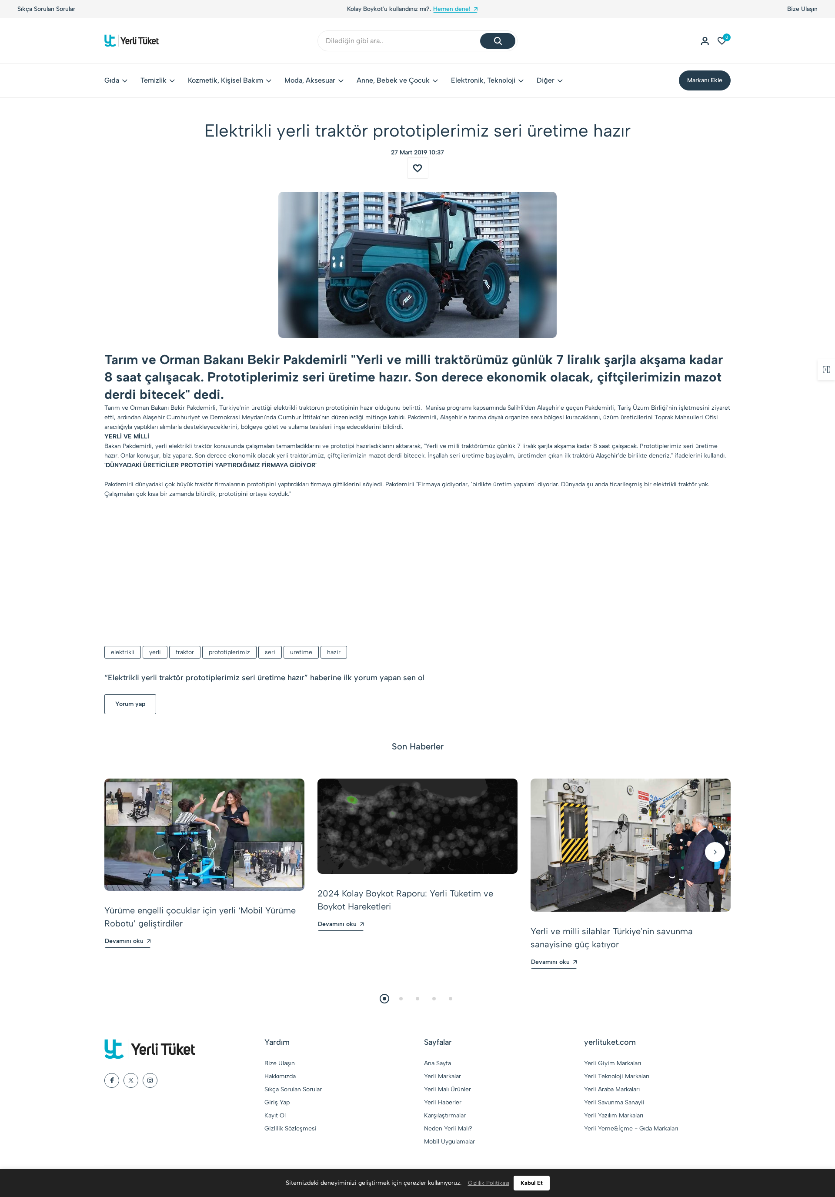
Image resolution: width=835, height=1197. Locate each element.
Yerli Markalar (442, 1076)
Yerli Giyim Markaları (612, 1063)
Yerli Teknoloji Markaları (616, 1076)
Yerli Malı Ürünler (447, 1089)
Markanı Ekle (704, 80)
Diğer (545, 80)
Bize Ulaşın (802, 9)
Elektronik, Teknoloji (483, 80)
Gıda (111, 80)
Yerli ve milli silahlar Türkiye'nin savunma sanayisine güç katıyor (612, 938)
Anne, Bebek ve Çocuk (393, 80)
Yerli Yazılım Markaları (613, 1115)
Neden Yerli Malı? (448, 1128)
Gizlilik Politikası (488, 1183)
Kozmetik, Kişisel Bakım (225, 80)
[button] (120, 852)
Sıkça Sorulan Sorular (46, 9)
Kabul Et (532, 1183)
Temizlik (153, 80)
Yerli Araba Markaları (612, 1089)
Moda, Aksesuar (309, 80)
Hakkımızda (280, 1076)
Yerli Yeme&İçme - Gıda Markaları (631, 1128)
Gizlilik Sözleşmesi (290, 1128)
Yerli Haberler (442, 1102)
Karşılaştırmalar (445, 1115)
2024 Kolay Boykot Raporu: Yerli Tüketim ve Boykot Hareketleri (405, 900)
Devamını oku (124, 941)
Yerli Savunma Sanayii (614, 1102)
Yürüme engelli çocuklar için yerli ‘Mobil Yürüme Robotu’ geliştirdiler (200, 917)
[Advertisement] (417, 573)
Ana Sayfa (437, 1063)
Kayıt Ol (275, 1115)
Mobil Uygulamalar (449, 1141)
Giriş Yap (277, 1102)
